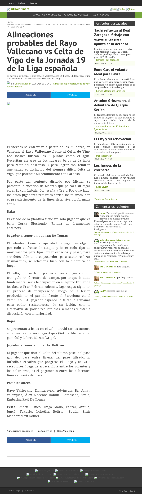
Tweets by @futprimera (106, 199)
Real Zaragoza (112, 59)
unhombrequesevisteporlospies (115, 240)
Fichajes (100, 59)
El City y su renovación (112, 138)
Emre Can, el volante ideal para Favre (110, 71)
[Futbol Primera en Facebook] (121, 9)
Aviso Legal (15, 490)
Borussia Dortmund (105, 90)
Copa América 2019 (51, 14)
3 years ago (116, 272)
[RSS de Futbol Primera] (113, 9)
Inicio (11, 3)
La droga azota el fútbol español (106, 261)
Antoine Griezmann (105, 126)
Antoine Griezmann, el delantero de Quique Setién (112, 105)
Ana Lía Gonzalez (108, 266)
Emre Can (120, 90)
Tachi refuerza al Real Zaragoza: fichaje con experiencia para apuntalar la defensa (112, 37)
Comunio (104, 14)
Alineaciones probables (76, 14)
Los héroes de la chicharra (107, 167)
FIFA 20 (94, 14)
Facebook (30, 95)
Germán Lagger (23, 83)
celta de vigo (83, 83)
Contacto (29, 490)
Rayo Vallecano (14, 86)
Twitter (72, 95)
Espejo (103, 213)
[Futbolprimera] (18, 9)
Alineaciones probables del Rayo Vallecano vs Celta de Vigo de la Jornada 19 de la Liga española (48, 25)
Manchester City (104, 155)
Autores (33, 3)
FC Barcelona (122, 126)
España (36, 14)
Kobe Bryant (102, 186)
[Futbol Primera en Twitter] (130, 9)
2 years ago (123, 261)
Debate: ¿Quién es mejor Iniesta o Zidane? (110, 296)
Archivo (21, 3)
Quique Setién (101, 129)
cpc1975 (104, 291)
